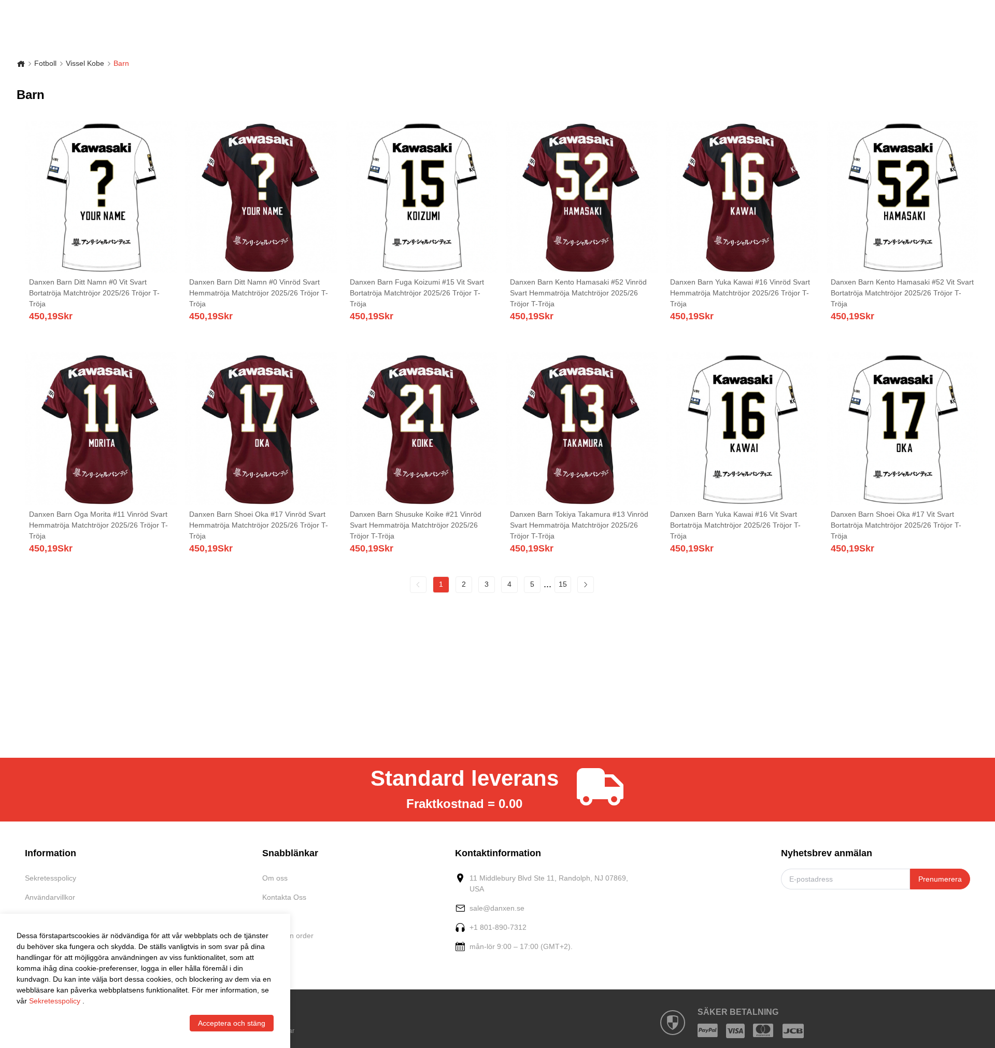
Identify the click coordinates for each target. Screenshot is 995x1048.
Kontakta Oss (284, 897)
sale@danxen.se (497, 908)
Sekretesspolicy (50, 878)
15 (563, 584)
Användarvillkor (50, 897)
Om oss (275, 878)
